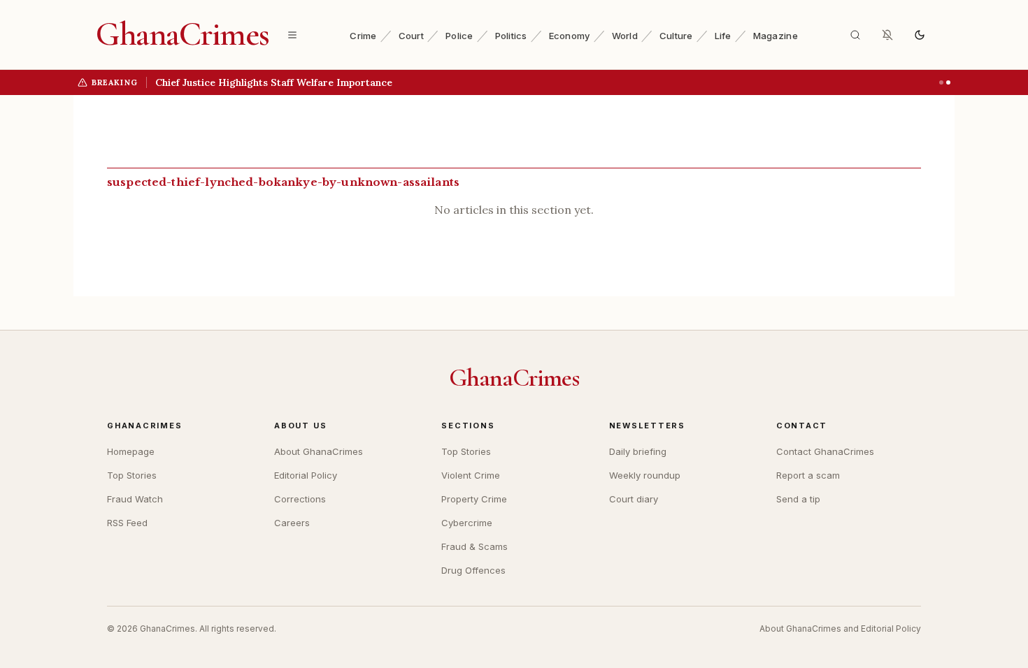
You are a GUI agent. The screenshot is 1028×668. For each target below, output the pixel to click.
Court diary (633, 498)
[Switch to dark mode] (919, 35)
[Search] (855, 35)
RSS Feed (127, 522)
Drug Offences (473, 570)
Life (723, 35)
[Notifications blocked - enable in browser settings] (887, 35)
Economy (569, 35)
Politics (511, 35)
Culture (676, 35)
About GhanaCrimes (318, 451)
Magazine (775, 35)
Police (459, 35)
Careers (292, 522)
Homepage (131, 451)
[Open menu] (292, 35)
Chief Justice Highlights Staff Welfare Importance (273, 82)
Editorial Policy (305, 475)
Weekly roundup (644, 475)
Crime (363, 35)
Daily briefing (637, 451)
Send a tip (798, 498)
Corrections (300, 498)
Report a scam (808, 475)
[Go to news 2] (948, 82)
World (625, 35)
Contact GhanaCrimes (825, 451)
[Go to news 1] (941, 82)
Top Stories (132, 475)
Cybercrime (466, 522)
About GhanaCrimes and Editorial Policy (840, 628)
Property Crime (474, 498)
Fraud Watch (135, 498)
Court (411, 35)
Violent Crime (470, 475)
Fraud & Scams (474, 546)
